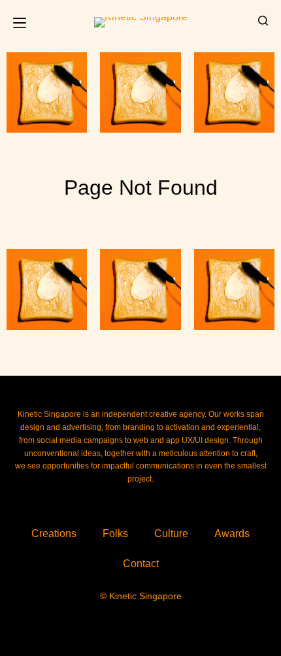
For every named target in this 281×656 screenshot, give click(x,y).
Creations (53, 533)
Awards (232, 533)
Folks (115, 533)
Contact (141, 563)
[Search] (263, 20)
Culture (171, 533)
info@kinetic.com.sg (71, 502)
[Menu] (19, 22)
